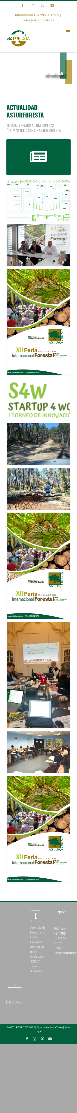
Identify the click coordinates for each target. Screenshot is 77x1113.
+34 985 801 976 (60, 938)
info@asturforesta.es (38, 20)
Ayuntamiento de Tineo (50, 1027)
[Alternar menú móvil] (68, 31)
